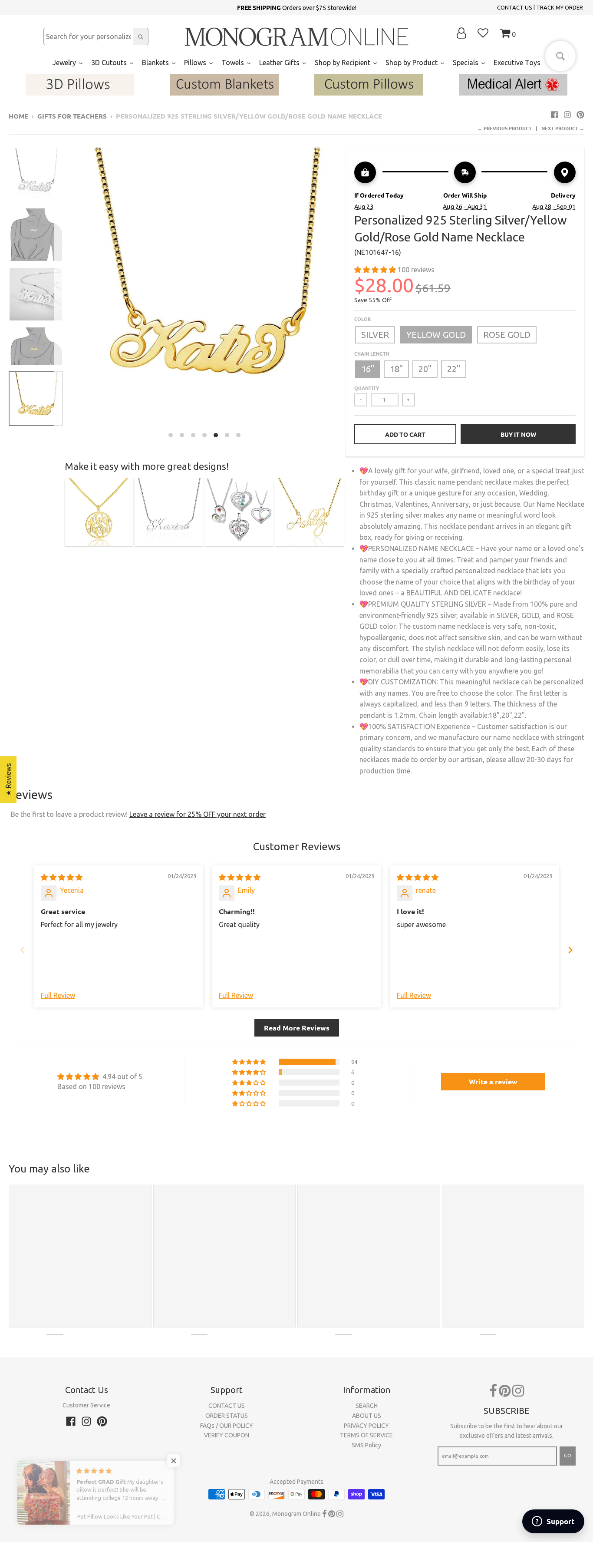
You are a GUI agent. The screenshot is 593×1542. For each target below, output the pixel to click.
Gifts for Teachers (72, 116)
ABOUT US (366, 1415)
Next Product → (562, 128)
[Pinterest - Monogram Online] (580, 115)
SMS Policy (366, 1445)
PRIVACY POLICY (366, 1425)
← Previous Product (505, 128)
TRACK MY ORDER (559, 7)
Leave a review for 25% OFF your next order (197, 814)
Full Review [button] (58, 995)
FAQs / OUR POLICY (226, 1425)
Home (18, 116)
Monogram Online (296, 1513)
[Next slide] (570, 950)
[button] (376, 270)
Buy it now (518, 434)
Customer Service (86, 1405)
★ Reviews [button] (8, 779)
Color (362, 318)
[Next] (349, 295)
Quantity (366, 387)
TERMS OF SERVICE (366, 1435)
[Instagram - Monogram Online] (567, 115)
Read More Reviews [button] (296, 1027)
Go (567, 1455)
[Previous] (59, 295)
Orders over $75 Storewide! (296, 7)
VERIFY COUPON (226, 1435)
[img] (61, 877)
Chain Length (371, 353)
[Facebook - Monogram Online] (554, 115)
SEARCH (367, 1405)
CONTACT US (514, 7)
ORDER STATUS (226, 1415)
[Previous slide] (23, 950)
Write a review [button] (493, 1081)
